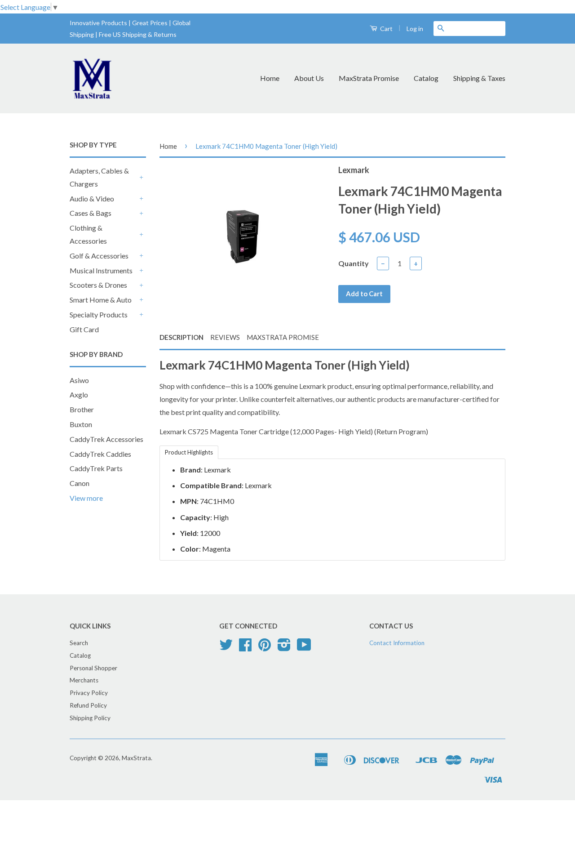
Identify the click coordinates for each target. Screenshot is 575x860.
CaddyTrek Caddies (100, 454)
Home (269, 78)
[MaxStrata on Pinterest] (264, 647)
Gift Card (84, 329)
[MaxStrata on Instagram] (284, 647)
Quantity (353, 263)
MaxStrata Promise (369, 78)
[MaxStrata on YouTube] (304, 647)
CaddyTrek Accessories (106, 439)
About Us (309, 78)
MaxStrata (136, 758)
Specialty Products (99, 314)
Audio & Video (92, 198)
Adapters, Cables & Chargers (99, 177)
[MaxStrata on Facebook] (245, 647)
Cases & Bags (90, 213)
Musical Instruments (101, 270)
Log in (415, 28)
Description (181, 337)
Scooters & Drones (98, 285)
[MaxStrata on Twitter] (226, 647)
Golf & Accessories (99, 255)
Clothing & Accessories (88, 234)
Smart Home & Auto (101, 299)
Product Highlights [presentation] (189, 452)
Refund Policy (88, 705)
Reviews (225, 337)
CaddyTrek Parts (96, 468)
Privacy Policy (89, 692)
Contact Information (397, 642)
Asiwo (79, 380)
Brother (82, 409)
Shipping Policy (90, 718)
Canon (79, 483)
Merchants (84, 680)
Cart (386, 28)
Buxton (81, 424)
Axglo (79, 394)
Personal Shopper (93, 668)
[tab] (188, 452)
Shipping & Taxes (479, 78)
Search (79, 642)
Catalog (426, 78)
